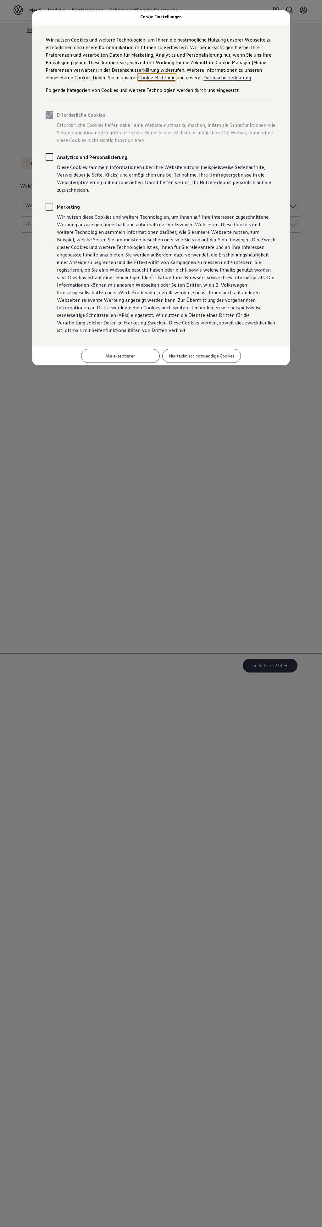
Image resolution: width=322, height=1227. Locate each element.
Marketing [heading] (68, 207)
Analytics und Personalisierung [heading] (92, 157)
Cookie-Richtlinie (156, 77)
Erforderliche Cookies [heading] (81, 115)
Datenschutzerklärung (227, 77)
